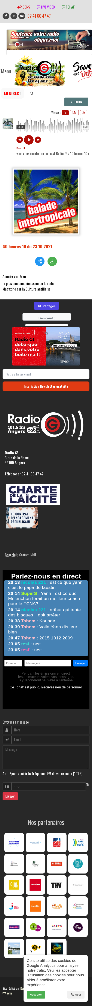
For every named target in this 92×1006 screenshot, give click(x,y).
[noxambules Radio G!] (14, 927)
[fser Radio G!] (35, 863)
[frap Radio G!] (78, 863)
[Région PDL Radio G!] (78, 842)
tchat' (70, 7)
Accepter (36, 994)
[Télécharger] (52, 261)
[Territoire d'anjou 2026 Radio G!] (14, 842)
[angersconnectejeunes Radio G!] (14, 906)
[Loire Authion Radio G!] (14, 948)
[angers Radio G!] (56, 842)
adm (9, 993)
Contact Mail (27, 554)
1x (65, 112)
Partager (46, 306)
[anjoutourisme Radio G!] (35, 927)
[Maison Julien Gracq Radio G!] (78, 885)
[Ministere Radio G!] (14, 863)
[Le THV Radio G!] (56, 885)
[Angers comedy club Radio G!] (56, 948)
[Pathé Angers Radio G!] (35, 948)
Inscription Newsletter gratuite (46, 386)
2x (83, 112)
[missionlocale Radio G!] (78, 906)
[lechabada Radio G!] (35, 885)
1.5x (74, 112)
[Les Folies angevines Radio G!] (78, 927)
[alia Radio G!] (56, 906)
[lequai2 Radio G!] (14, 885)
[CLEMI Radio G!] (56, 927)
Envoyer (10, 796)
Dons (26, 7)
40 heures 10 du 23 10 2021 (27, 246)
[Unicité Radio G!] (35, 906)
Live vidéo (47, 7)
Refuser (76, 994)
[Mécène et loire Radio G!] (35, 842)
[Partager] (40, 261)
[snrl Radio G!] (56, 863)
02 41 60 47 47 (39, 16)
